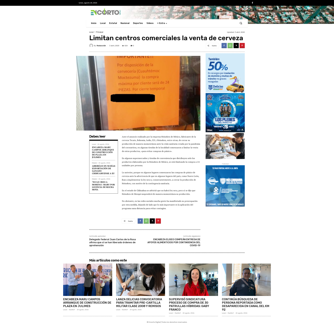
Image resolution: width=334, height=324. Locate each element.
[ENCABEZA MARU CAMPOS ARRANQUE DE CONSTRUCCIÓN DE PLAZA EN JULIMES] (87, 280)
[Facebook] (252, 3)
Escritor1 (72, 310)
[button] (241, 23)
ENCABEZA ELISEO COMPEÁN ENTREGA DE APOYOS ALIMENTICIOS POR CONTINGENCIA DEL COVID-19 (173, 242)
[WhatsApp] (230, 45)
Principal (99, 32)
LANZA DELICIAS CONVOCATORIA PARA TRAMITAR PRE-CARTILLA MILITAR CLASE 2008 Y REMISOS (139, 303)
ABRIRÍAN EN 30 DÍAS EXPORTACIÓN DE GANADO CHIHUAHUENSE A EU (103, 169)
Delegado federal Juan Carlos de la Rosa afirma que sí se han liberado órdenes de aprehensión (112, 242)
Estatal (94, 163)
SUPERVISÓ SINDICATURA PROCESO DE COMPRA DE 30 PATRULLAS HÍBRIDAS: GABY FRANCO (189, 304)
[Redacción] (91, 46)
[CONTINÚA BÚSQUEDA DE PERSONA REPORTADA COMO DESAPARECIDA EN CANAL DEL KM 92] (246, 280)
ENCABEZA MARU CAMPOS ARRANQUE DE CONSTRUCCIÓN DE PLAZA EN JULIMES (103, 152)
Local (91, 32)
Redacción (101, 45)
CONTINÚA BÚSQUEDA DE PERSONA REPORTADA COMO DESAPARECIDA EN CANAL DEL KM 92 (245, 304)
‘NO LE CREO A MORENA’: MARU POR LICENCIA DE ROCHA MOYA (103, 186)
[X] (236, 45)
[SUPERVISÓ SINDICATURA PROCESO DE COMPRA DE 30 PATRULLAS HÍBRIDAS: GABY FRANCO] (193, 280)
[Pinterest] (242, 45)
